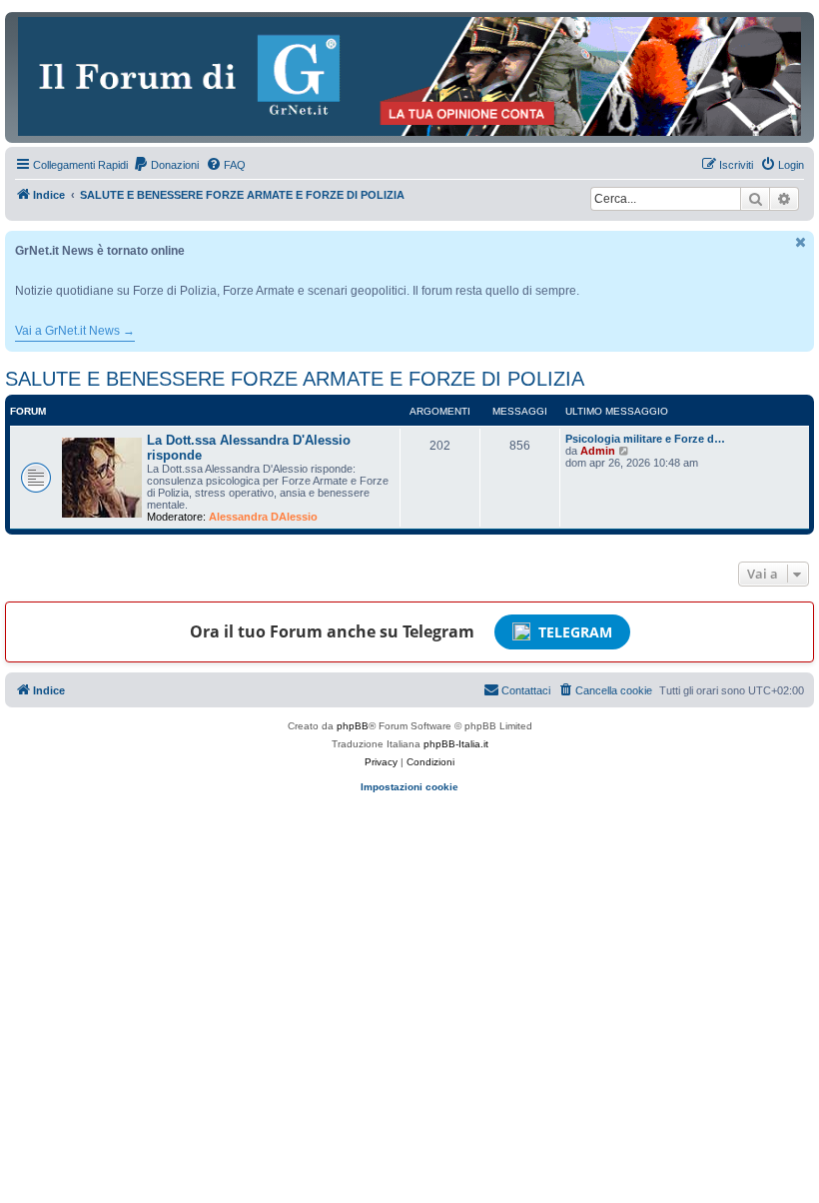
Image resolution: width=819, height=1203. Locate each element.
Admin (597, 451)
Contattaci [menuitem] (525, 690)
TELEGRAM (575, 631)
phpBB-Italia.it (455, 743)
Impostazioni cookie (409, 786)
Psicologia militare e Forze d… (645, 439)
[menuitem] (166, 165)
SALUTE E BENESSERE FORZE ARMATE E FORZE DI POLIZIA (294, 379)
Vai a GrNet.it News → (75, 331)
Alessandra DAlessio (263, 517)
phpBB (353, 725)
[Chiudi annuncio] (801, 242)
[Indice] (409, 76)
